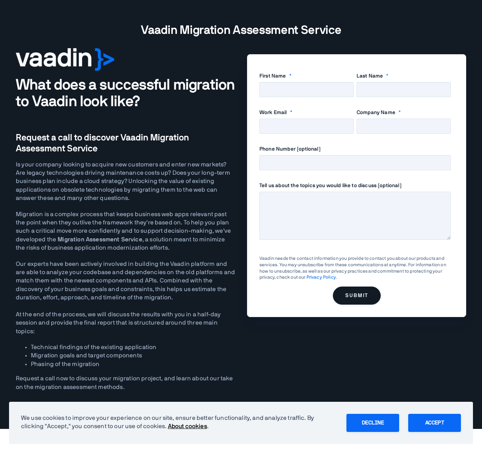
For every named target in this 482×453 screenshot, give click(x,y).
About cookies (187, 426)
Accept (434, 423)
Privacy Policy (321, 277)
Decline (373, 423)
